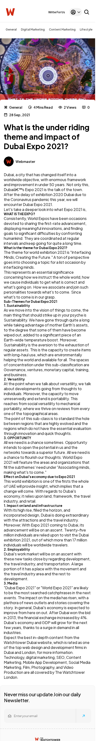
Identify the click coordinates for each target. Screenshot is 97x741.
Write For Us (56, 12)
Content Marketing (62, 29)
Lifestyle (86, 29)
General (11, 29)
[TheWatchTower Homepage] (10, 12)
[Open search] (86, 12)
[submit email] (83, 716)
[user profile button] (75, 12)
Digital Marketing (33, 29)
